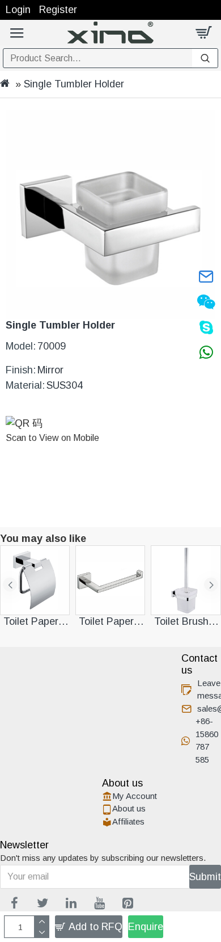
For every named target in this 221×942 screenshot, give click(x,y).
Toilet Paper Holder (36, 621)
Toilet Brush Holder (187, 621)
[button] (10, 585)
